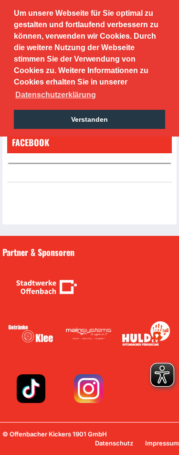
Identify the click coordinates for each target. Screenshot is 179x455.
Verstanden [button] (89, 119)
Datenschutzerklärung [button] (55, 95)
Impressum (162, 443)
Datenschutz (114, 443)
